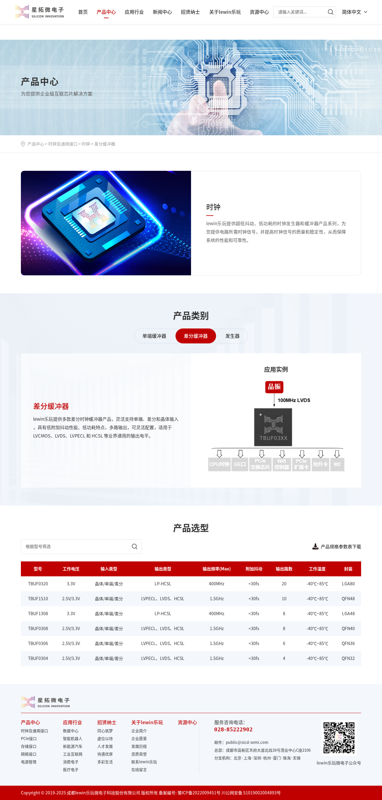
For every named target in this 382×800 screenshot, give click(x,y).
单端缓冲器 (154, 336)
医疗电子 (70, 770)
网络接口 (28, 754)
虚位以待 (105, 739)
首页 (83, 12)
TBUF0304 (38, 658)
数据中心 (70, 731)
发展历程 (139, 746)
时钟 (86, 144)
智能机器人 (72, 739)
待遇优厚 (105, 754)
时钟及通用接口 (63, 144)
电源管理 (28, 762)
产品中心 (106, 12)
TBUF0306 (38, 643)
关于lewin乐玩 (225, 12)
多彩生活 (105, 762)
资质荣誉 (139, 754)
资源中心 (259, 12)
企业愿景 (139, 739)
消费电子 (70, 762)
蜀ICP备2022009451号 (199, 793)
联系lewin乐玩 (144, 762)
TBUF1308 (38, 614)
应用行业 (134, 12)
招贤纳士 (190, 12)
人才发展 (105, 746)
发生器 (232, 336)
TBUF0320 (38, 584)
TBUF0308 (38, 629)
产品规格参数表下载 (341, 546)
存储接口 (28, 746)
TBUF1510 (38, 599)
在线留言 (139, 770)
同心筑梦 (105, 731)
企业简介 (139, 731)
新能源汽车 (72, 746)
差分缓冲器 (104, 144)
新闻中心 (162, 12)
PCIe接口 (29, 739)
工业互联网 (72, 754)
